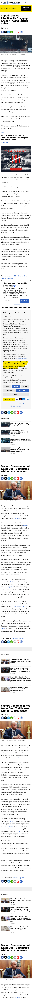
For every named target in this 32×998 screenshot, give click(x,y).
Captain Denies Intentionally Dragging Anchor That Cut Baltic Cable (14, 19)
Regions (21, 638)
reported (17, 518)
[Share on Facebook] (2, 32)
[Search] (27, 3)
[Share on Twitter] (5, 32)
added (21, 592)
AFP (4, 27)
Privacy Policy (17, 304)
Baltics (15, 276)
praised (11, 587)
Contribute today (26, 8)
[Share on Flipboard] (18, 32)
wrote (25, 525)
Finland (3, 278)
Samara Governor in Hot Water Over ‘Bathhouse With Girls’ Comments (15, 469)
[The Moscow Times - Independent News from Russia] (11, 2)
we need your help (21, 358)
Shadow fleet (22, 276)
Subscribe (24, 300)
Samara (15, 638)
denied (12, 582)
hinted (3, 628)
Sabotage (10, 278)
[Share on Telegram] (8, 32)
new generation (19, 606)
